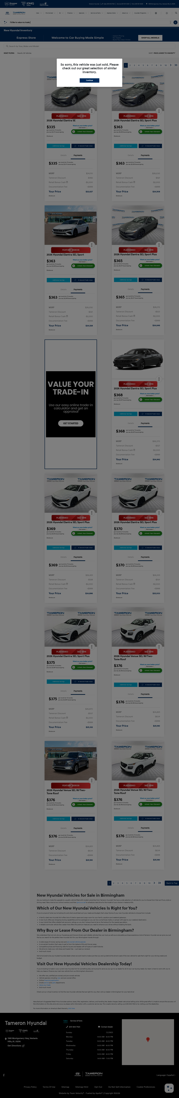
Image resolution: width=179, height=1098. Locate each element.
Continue (89, 80)
